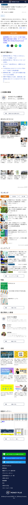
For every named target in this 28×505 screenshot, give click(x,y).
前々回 (25, 28)
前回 (20, 28)
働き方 (2, 15)
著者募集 (4, 480)
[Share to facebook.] (8, 46)
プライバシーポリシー (7, 473)
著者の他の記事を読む (14, 113)
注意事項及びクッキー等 (8, 475)
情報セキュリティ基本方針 (8, 470)
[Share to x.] (12, 46)
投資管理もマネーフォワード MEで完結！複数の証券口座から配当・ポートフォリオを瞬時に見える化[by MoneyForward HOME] (15, 40)
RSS (3, 483)
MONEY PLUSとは (6, 465)
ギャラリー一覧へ (14, 439)
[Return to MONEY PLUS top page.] (14, 1)
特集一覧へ (14, 307)
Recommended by (21, 187)
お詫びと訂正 (5, 485)
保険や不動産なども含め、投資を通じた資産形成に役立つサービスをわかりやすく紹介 (14, 79)
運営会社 (4, 468)
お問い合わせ (5, 478)
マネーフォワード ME (7, 488)
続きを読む (14, 33)
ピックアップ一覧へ (14, 276)
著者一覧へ (14, 341)
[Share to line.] (16, 46)
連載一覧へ (14, 404)
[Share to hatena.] (20, 46)
